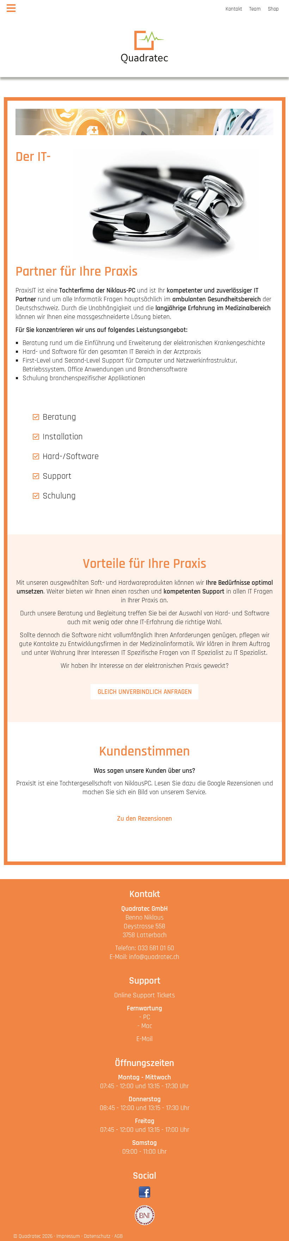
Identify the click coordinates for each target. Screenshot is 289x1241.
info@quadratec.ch (154, 957)
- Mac (144, 1026)
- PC (144, 1017)
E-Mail (144, 1039)
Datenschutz (97, 1236)
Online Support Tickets (144, 995)
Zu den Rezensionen (144, 818)
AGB (118, 1236)
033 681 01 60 (156, 948)
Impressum (68, 1236)
